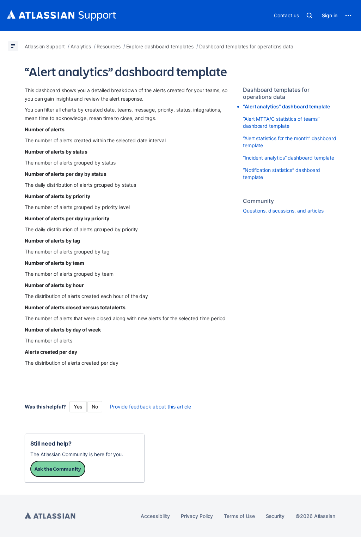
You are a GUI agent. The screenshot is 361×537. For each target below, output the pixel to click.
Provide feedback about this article (150, 407)
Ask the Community (58, 468)
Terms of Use (239, 516)
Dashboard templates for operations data (276, 93)
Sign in (329, 15)
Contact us (286, 15)
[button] (309, 15)
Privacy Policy (197, 516)
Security (275, 516)
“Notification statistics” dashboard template (281, 173)
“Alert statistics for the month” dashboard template (289, 141)
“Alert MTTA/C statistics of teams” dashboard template (281, 122)
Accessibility (155, 516)
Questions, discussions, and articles (283, 211)
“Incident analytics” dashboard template (288, 158)
